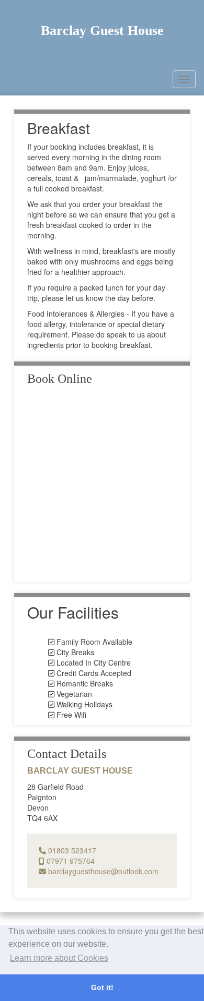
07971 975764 (69, 860)
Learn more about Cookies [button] (59, 958)
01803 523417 (71, 850)
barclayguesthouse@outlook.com (102, 871)
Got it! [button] (102, 987)
